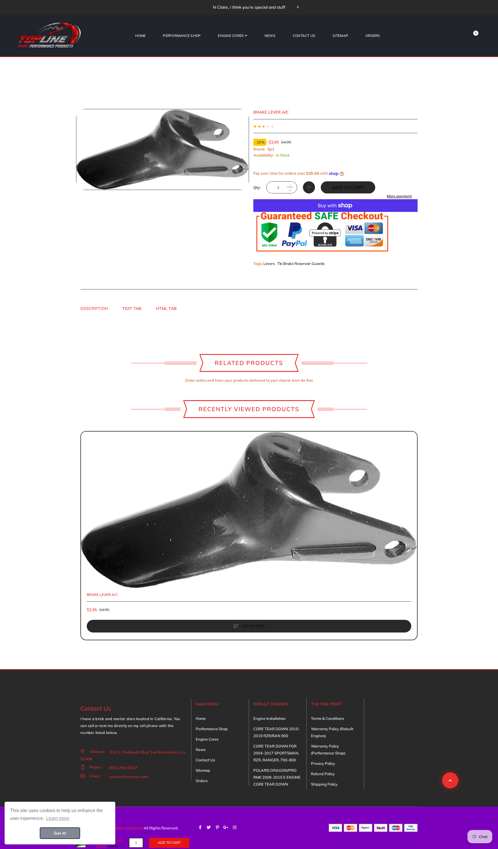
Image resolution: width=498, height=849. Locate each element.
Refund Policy (323, 773)
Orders (201, 780)
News (200, 749)
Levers (269, 263)
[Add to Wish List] (309, 187)
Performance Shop (212, 728)
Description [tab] (94, 308)
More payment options (399, 199)
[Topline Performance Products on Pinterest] (217, 827)
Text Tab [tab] (132, 308)
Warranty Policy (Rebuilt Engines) (332, 732)
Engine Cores (207, 739)
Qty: (257, 187)
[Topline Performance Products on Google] (226, 827)
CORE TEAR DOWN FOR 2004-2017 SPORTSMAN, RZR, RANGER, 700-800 (276, 753)
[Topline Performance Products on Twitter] (208, 827)
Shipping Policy (324, 784)
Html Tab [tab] (166, 308)
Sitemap (203, 770)
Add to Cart (348, 187)
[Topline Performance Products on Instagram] (234, 827)
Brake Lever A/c (102, 594)
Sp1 (270, 149)
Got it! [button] (60, 833)
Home (201, 718)
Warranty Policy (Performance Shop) (328, 749)
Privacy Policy (323, 763)
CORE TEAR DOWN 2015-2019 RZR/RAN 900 (276, 732)
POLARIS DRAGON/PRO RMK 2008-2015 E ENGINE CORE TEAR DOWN (277, 777)
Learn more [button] (57, 818)
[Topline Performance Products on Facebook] (200, 827)
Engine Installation (269, 718)
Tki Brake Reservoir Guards (301, 263)
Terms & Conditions (327, 718)
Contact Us (205, 760)
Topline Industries (128, 828)
